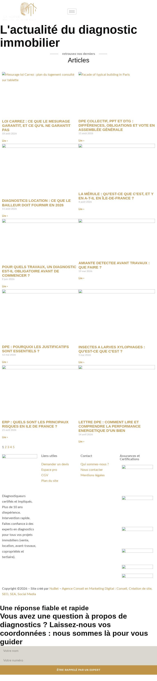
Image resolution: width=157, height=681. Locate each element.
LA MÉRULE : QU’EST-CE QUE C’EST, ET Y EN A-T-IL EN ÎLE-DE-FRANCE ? (116, 196)
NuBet (54, 588)
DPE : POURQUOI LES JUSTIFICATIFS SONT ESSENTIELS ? (35, 349)
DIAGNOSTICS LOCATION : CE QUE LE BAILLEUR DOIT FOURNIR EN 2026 (36, 203)
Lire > (5, 141)
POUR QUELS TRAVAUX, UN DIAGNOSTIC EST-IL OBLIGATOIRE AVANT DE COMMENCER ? (39, 271)
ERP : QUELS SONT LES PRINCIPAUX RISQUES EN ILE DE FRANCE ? (35, 424)
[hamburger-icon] (71, 11)
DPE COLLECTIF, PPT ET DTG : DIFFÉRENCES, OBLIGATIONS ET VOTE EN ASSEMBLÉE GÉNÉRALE (116, 125)
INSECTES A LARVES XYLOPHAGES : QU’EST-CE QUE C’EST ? (111, 349)
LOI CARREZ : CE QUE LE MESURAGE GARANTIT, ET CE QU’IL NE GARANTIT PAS (36, 125)
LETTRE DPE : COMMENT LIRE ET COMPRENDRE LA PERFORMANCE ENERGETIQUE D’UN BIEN (109, 426)
